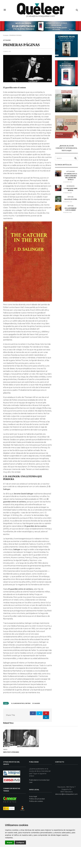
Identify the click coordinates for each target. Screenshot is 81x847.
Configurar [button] (20, 842)
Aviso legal (33, 796)
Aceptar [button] (9, 842)
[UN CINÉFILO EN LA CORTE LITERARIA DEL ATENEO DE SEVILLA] (58, 173)
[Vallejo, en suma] (58, 199)
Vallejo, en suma (70, 199)
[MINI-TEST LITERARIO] (21, 738)
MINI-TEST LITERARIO (11, 752)
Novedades (71, 186)
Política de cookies (36, 801)
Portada (5, 35)
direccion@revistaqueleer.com (66, 794)
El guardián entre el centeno (21, 703)
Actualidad (7, 40)
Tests (5, 749)
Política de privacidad (37, 799)
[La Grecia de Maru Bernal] (58, 188)
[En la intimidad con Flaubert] (58, 208)
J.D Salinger (36, 703)
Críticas (71, 196)
